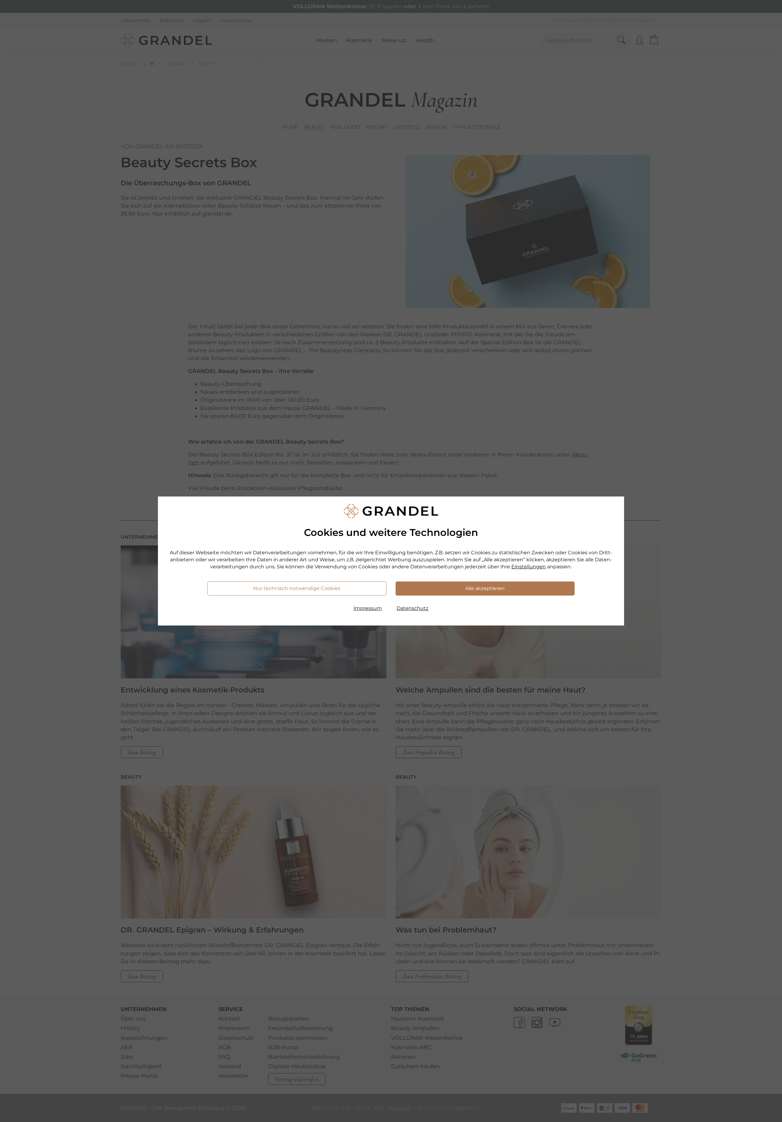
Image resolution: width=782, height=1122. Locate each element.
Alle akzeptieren (485, 588)
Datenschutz (412, 608)
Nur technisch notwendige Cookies (296, 588)
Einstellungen (528, 567)
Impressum (367, 608)
